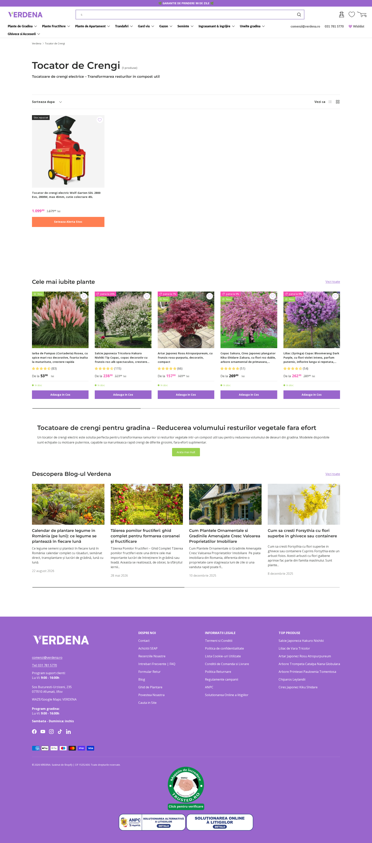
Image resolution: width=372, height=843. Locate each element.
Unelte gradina (250, 26)
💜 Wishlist (356, 26)
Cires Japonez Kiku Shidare (298, 687)
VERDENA (45, 764)
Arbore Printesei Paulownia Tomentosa (307, 672)
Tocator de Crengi (55, 43)
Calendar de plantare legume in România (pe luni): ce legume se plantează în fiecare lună (64, 536)
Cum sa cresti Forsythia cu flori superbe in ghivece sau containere (302, 533)
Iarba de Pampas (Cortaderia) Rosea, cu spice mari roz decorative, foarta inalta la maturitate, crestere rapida (60, 357)
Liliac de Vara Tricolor (294, 648)
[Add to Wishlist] (99, 119)
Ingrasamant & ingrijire (214, 26)
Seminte (183, 26)
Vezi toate (333, 282)
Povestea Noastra (151, 695)
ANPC (209, 687)
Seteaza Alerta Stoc (68, 221)
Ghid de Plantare (150, 687)
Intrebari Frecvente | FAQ (156, 664)
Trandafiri (121, 26)
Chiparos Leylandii (292, 679)
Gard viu (144, 26)
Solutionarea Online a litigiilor (226, 695)
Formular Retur (149, 672)
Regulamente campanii (221, 679)
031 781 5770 (334, 26)
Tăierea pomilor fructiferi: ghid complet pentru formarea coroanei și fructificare (145, 536)
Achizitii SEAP (148, 648)
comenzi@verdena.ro (305, 26)
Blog (141, 679)
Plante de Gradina (20, 26)
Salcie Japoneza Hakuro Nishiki (301, 641)
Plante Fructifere (54, 26)
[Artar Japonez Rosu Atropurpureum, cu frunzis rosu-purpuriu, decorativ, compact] (186, 320)
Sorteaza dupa (43, 102)
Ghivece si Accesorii (22, 34)
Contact (144, 641)
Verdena (36, 43)
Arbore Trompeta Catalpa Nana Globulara (309, 664)
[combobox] (190, 14)
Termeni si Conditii (218, 641)
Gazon (163, 26)
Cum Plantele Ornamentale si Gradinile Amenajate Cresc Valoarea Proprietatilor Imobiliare (224, 536)
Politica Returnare (218, 672)
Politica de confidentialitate (224, 648)
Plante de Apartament (90, 26)
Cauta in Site (147, 703)
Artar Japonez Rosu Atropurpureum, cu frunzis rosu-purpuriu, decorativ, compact (185, 357)
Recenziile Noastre (151, 656)
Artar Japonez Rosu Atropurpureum (305, 656)
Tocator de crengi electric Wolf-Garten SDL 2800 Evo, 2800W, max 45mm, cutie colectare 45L (66, 195)
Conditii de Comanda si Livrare (227, 664)
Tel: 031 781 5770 (44, 665)
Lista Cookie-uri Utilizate (223, 656)
